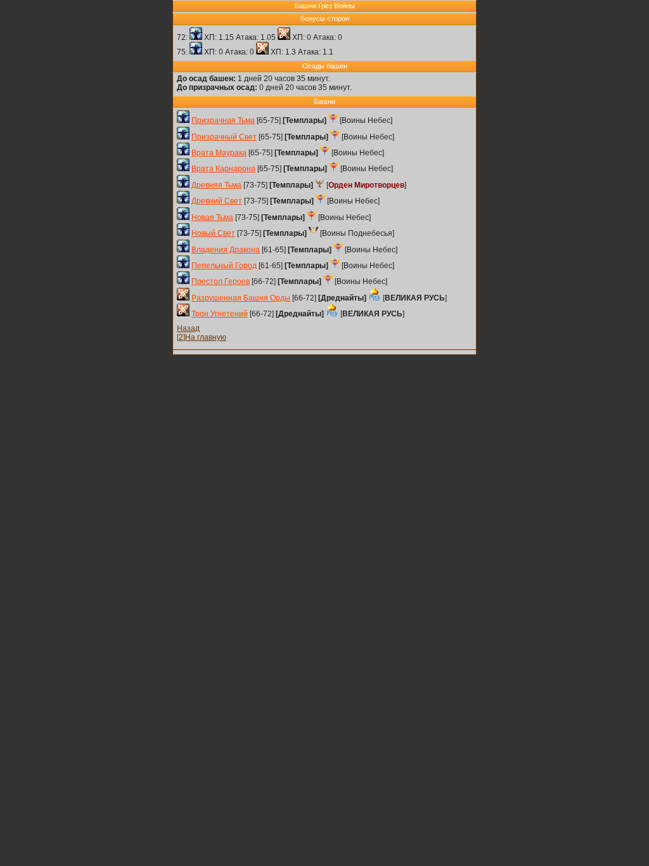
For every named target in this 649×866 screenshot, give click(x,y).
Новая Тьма (212, 217)
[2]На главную (201, 337)
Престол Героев (220, 281)
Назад (188, 328)
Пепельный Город (224, 265)
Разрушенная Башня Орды (240, 298)
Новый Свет (213, 233)
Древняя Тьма (216, 185)
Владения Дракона (225, 249)
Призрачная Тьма (223, 120)
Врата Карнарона (223, 168)
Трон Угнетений (219, 313)
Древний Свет (216, 201)
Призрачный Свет (224, 136)
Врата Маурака (219, 152)
